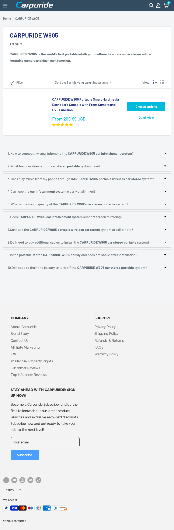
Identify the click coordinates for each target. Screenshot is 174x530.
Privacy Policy (105, 326)
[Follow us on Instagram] (22, 480)
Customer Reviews (25, 368)
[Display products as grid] (162, 82)
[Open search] (151, 5)
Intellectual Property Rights (32, 361)
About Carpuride (24, 326)
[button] (166, 5)
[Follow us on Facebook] (6, 480)
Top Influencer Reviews (29, 374)
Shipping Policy (106, 333)
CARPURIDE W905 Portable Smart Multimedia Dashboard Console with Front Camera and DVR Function (85, 104)
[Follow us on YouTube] (14, 480)
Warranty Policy (106, 354)
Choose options (146, 106)
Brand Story (20, 333)
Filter (20, 82)
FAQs (98, 347)
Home (7, 18)
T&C (14, 354)
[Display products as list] (155, 82)
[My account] (158, 5)
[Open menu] (5, 5)
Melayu (10, 489)
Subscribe (24, 455)
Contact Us (19, 340)
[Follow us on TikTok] (38, 480)
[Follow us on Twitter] (30, 480)
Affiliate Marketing (25, 347)
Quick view (146, 117)
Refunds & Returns (109, 340)
